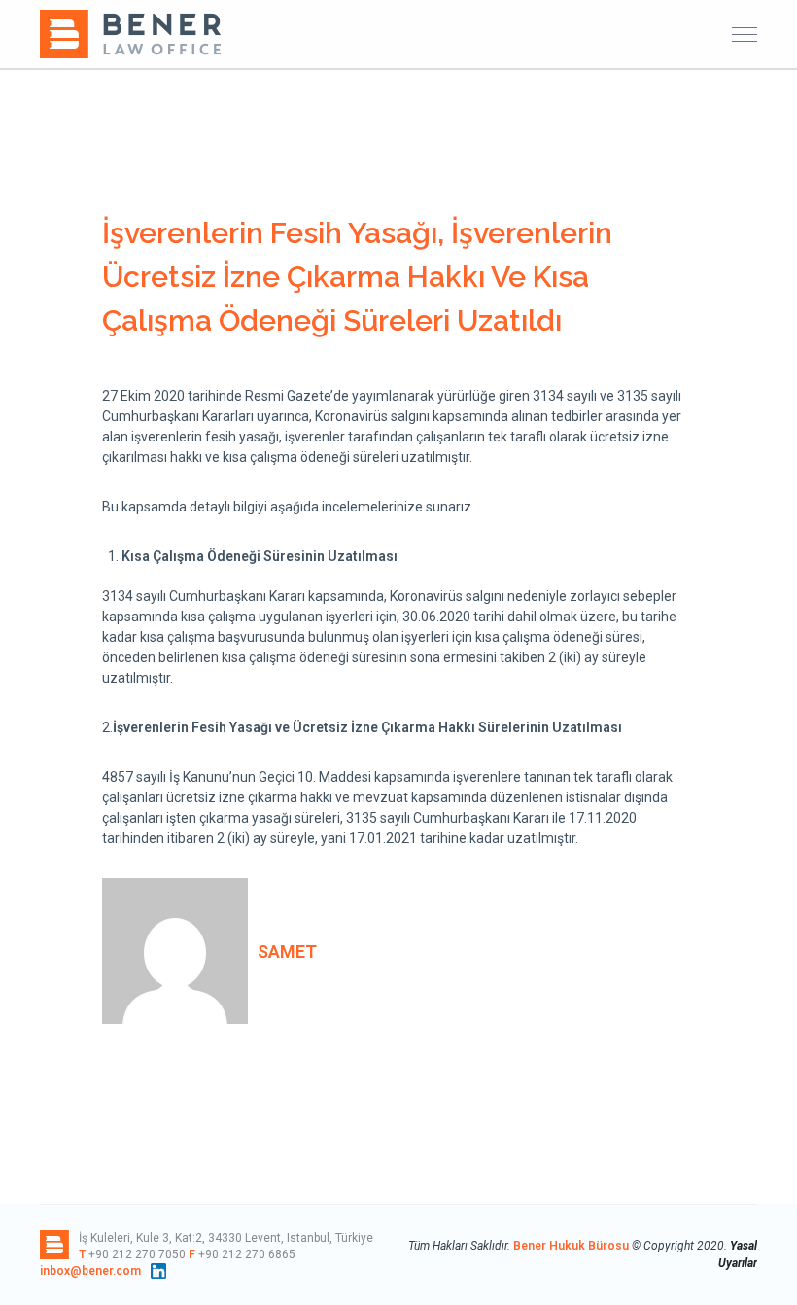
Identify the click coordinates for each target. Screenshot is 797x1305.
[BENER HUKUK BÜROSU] (132, 33)
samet (287, 951)
